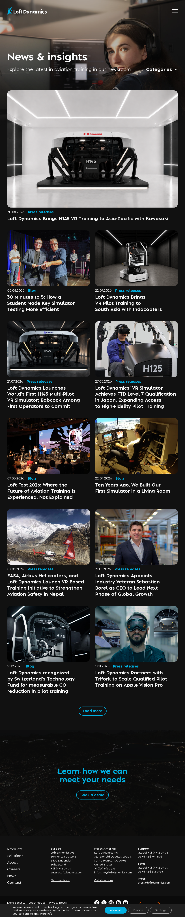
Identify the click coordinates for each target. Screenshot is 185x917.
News (11, 875)
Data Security (16, 902)
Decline (138, 910)
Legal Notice (37, 902)
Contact (14, 882)
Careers (13, 869)
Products (15, 848)
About (12, 862)
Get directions (60, 880)
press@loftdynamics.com (154, 882)
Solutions (15, 855)
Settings (160, 910)
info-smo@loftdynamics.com (113, 872)
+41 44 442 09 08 (158, 852)
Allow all (115, 910)
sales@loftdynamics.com (67, 872)
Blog (32, 290)
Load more (92, 710)
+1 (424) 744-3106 (152, 856)
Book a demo (92, 794)
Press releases (41, 211)
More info (46, 913)
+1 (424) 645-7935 (104, 868)
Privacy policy (58, 902)
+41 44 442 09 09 (61, 868)
